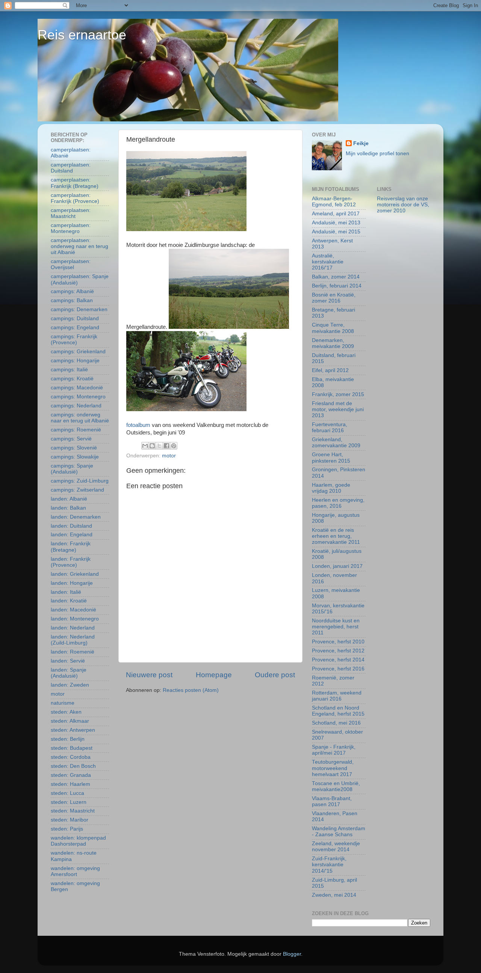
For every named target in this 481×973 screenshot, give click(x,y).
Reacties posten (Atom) (191, 690)
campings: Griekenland (78, 351)
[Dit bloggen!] (152, 445)
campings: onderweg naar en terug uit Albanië (80, 418)
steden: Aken (66, 712)
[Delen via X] (159, 445)
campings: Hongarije (75, 360)
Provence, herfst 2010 (338, 642)
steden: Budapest (71, 748)
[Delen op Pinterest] (173, 445)
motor (169, 456)
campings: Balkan (72, 300)
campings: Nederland (76, 406)
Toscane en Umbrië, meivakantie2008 (336, 786)
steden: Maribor (69, 820)
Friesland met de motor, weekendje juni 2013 (338, 409)
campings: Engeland (75, 327)
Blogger (292, 954)
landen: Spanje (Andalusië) (68, 673)
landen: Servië (68, 661)
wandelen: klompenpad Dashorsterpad (78, 841)
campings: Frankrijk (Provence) (74, 339)
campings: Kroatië (72, 378)
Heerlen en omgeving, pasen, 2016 (338, 503)
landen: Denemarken (76, 517)
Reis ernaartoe (82, 34)
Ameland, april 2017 (336, 213)
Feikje (361, 143)
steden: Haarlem (70, 784)
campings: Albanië (72, 291)
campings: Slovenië (74, 448)
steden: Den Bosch (73, 766)
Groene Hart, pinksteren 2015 (331, 457)
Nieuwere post (149, 675)
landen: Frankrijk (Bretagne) (71, 546)
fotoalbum (139, 425)
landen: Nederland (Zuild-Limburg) (73, 640)
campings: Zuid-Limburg (80, 481)
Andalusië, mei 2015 (336, 232)
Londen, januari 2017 (337, 566)
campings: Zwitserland (77, 490)
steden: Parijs (67, 829)
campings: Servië (71, 439)
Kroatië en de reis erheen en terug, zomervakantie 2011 (336, 536)
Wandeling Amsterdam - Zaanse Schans (338, 831)
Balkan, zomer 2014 (336, 277)
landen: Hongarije (72, 583)
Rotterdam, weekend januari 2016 (337, 696)
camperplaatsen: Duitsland (71, 168)
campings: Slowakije (75, 457)
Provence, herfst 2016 (338, 669)
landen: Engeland (71, 534)
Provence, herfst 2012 (338, 651)
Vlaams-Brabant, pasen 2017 (332, 801)
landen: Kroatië (69, 601)
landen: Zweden (70, 685)
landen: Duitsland (71, 526)
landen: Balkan (68, 508)
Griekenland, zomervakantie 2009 (336, 442)
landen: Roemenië (72, 652)
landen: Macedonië (73, 610)
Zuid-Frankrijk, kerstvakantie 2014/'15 (329, 864)
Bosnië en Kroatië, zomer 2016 (333, 298)
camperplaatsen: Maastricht (71, 213)
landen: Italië (66, 592)
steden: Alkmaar (70, 721)
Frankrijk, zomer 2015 (338, 394)
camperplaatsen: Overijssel (71, 264)
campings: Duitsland (75, 318)
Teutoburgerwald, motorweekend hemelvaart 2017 (333, 768)
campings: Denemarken (79, 309)
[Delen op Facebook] (166, 445)
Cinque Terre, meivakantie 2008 (333, 328)
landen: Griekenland (75, 574)
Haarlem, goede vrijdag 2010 (331, 488)
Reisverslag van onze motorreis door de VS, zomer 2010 (403, 204)
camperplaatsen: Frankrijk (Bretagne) (74, 183)
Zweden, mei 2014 (334, 895)
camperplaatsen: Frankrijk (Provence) (75, 198)
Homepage (214, 675)
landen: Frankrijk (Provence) (71, 562)
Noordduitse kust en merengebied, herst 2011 (336, 627)
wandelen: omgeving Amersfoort (75, 871)
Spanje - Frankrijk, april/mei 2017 (333, 750)
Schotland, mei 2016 (336, 723)
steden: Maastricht (73, 811)
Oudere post (275, 675)
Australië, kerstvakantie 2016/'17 (327, 262)
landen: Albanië (69, 499)
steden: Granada (71, 775)
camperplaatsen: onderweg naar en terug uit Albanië (79, 246)
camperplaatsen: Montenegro (71, 228)
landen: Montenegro (75, 619)
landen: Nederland (73, 628)
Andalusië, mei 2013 (336, 222)
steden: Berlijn (68, 739)
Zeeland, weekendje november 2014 (336, 846)
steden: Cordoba (71, 757)
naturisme (62, 703)
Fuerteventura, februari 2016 (329, 427)
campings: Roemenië (76, 430)
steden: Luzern (68, 802)
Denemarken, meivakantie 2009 (333, 343)
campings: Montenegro (78, 396)
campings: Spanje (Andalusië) (72, 469)
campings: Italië (69, 369)
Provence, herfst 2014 (338, 660)
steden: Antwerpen (73, 730)
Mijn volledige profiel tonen (377, 153)
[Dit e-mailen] (145, 445)
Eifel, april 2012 (330, 370)
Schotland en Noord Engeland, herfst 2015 (338, 711)
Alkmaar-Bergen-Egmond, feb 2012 (334, 201)
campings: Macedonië (77, 387)
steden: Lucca (67, 793)
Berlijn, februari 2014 (337, 286)
